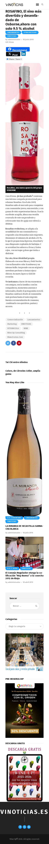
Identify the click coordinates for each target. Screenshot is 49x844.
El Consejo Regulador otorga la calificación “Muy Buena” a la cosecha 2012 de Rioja (24, 575)
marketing (12, 324)
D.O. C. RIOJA (12, 568)
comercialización (15, 319)
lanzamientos (33, 319)
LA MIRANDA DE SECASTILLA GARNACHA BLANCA (24, 527)
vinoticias (11, 36)
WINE (26, 328)
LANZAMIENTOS (13, 32)
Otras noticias (30, 32)
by (12, 39)
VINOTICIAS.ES (24, 812)
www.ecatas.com (15, 337)
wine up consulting (16, 333)
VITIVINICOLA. (13, 328)
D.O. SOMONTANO (14, 518)
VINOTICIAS (26, 324)
